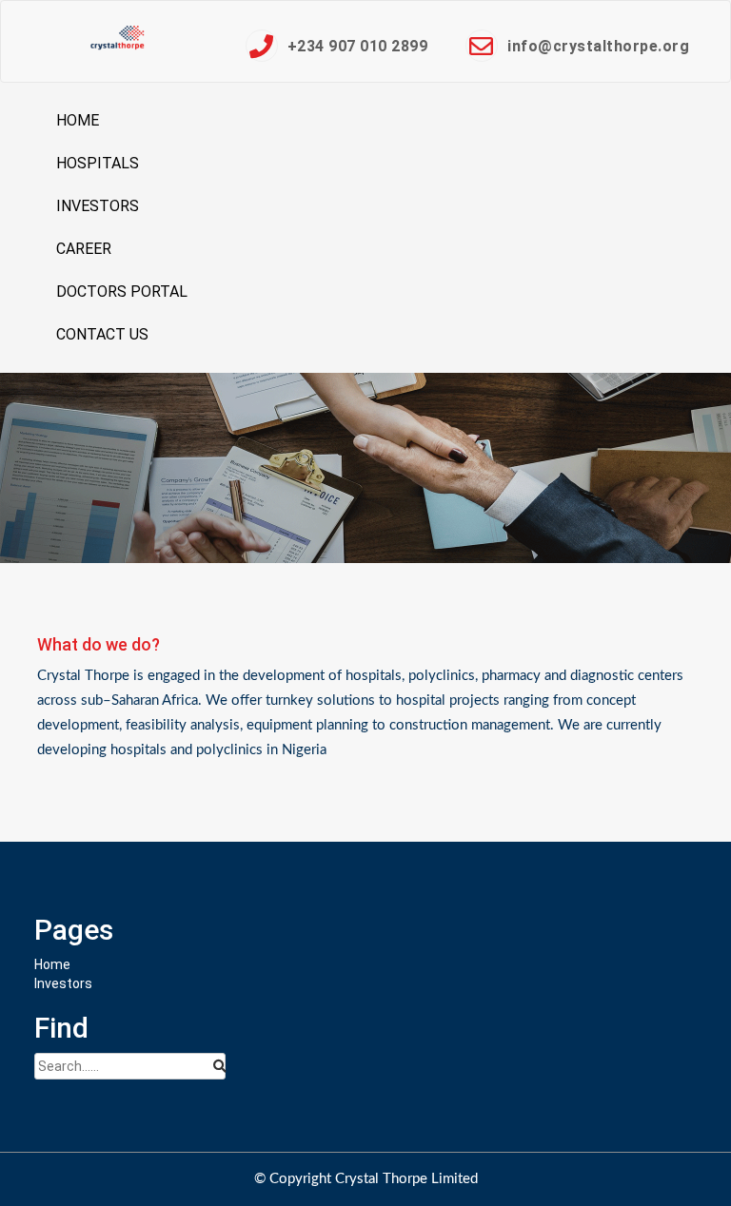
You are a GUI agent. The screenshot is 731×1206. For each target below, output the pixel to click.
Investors (97, 206)
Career (83, 249)
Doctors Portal (122, 291)
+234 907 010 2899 (357, 46)
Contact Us (102, 334)
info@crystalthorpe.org (598, 46)
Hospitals (97, 163)
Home (77, 120)
